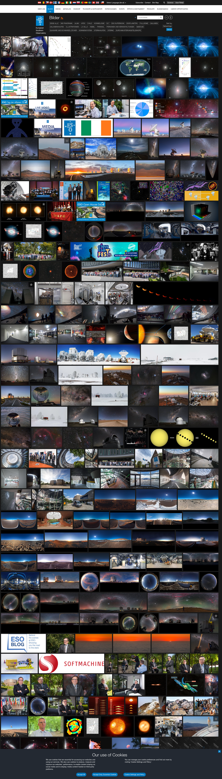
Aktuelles (67, 9)
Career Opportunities (179, 9)
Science (170, 3)
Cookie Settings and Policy (135, 774)
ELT (108, 23)
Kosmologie (99, 23)
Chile (89, 23)
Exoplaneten (132, 23)
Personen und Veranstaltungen (120, 27)
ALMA (77, 23)
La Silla (84, 27)
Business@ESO (162, 9)
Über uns (41, 9)
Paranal (100, 27)
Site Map (155, 3)
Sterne (111, 30)
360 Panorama (66, 23)
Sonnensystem (85, 30)
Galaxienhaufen (57, 27)
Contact (148, 3)
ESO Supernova (118, 23)
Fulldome (144, 23)
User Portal (179, 3)
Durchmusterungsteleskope (128, 30)
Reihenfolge (167, 26)
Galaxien (154, 23)
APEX (83, 23)
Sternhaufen (99, 30)
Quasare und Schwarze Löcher (63, 30)
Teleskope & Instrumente (92, 9)
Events (121, 9)
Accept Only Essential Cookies (104, 774)
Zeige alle (54, 23)
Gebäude (140, 27)
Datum (169, 29)
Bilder (50, 9)
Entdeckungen (111, 9)
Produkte (151, 9)
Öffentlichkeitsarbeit (135, 9)
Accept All (81, 774)
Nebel (92, 27)
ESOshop (76, 9)
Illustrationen (72, 27)
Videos (58, 9)
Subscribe (139, 3)
